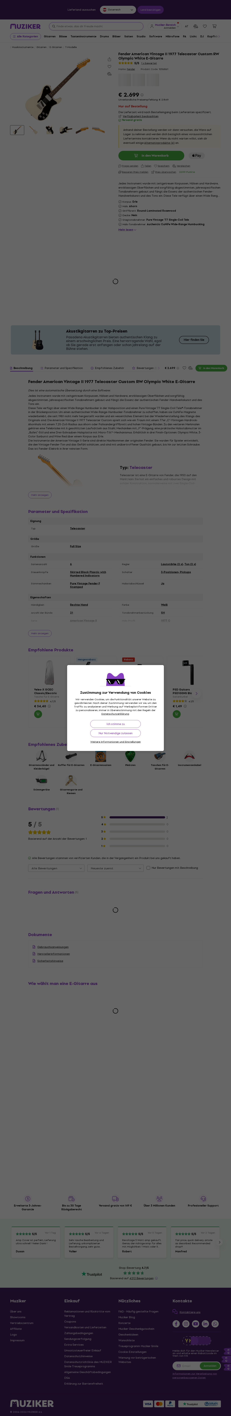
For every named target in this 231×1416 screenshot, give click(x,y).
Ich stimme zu (115, 724)
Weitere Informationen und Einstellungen (115, 742)
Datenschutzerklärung (115, 714)
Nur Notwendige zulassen (115, 733)
